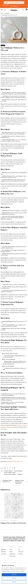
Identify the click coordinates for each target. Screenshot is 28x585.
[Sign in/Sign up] (23, 10)
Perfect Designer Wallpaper (10, 474)
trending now (18, 139)
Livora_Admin (13, 520)
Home (2, 13)
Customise (14, 578)
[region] (14, 574)
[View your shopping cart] (26, 10)
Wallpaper (20, 474)
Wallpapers (7, 13)
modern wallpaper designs (10, 472)
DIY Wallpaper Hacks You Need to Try (14, 461)
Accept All (14, 574)
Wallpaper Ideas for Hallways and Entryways (13, 523)
